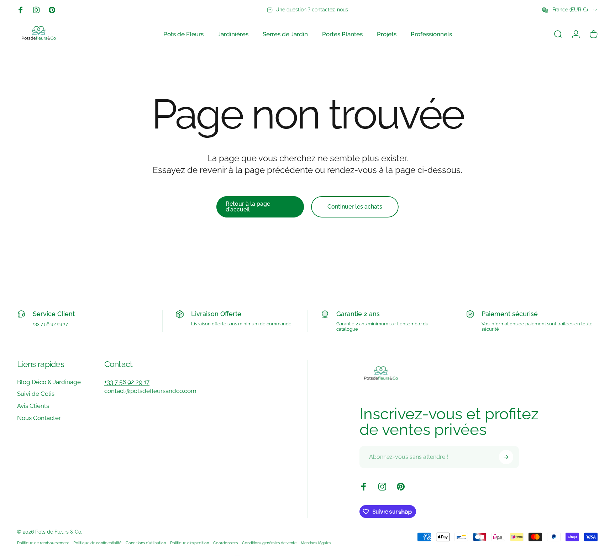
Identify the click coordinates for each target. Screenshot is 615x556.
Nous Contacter (39, 417)
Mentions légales (316, 542)
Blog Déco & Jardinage (49, 381)
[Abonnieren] (506, 457)
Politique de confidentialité (97, 542)
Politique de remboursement (43, 542)
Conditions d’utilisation (146, 542)
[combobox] (570, 10)
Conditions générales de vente (269, 542)
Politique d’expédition (189, 542)
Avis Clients (33, 405)
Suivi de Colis (35, 393)
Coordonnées (225, 542)
